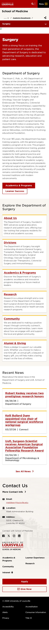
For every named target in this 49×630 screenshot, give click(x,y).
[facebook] (3, 536)
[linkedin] (19, 536)
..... (5, 17)
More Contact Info (13, 492)
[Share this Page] (45, 18)
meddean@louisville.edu (17, 503)
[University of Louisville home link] (8, 4)
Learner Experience (34, 558)
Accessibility (8, 607)
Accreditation (31, 607)
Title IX (28, 618)
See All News (23, 471)
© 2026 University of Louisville (16, 601)
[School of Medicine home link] (13, 546)
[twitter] (9, 536)
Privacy (5, 618)
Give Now (26, 589)
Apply (24, 581)
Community (8, 566)
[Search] (34, 4)
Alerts (5, 612)
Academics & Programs (18, 185)
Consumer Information (35, 612)
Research (29, 563)
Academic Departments (21, 18)
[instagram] (14, 536)
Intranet (6, 572)
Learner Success (14, 191)
